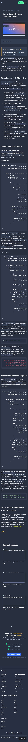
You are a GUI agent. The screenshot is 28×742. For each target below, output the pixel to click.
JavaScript (3, 697)
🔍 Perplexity (22, 52)
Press (2, 728)
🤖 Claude (6, 54)
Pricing (2, 679)
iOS (2, 700)
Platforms (3, 684)
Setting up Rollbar (19, 679)
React (2, 705)
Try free (20, 2)
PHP (15, 707)
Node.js (15, 705)
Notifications (17, 681)
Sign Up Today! (18, 526)
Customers (3, 681)
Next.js (2, 702)
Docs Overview (18, 676)
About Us (3, 721)
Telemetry (17, 686)
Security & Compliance (20, 688)
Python (15, 709)
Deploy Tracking (18, 684)
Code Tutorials (11, 10)
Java (18, 10)
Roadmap (3, 691)
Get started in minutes (14, 654)
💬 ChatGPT (15, 52)
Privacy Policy (15, 737)
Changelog (3, 688)
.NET (15, 702)
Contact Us (3, 726)
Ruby (2, 712)
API (16, 691)
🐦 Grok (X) (12, 54)
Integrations (3, 686)
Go (14, 697)
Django (15, 712)
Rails (2, 709)
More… (2, 714)
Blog (4, 10)
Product (3, 676)
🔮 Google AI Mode (7, 52)
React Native (4, 707)
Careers (3, 723)
